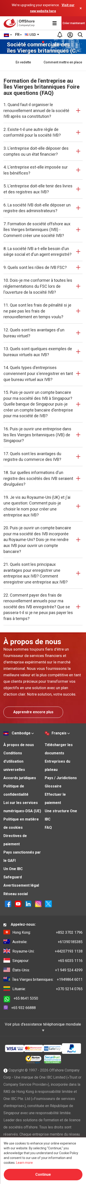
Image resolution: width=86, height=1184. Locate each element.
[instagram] (38, 904)
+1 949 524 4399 (47, 970)
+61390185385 (47, 942)
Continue (43, 1174)
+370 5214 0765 (47, 989)
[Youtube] (18, 904)
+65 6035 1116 (47, 960)
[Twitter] (48, 904)
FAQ (48, 827)
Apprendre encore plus (33, 712)
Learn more (24, 1162)
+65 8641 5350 (26, 998)
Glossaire (53, 786)
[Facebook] (8, 904)
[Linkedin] (28, 904)
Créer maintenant (74, 23)
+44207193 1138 (47, 951)
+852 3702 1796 (47, 932)
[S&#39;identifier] (70, 34)
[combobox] (32, 34)
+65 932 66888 (23, 1008)
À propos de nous (18, 745)
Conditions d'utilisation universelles (14, 761)
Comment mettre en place (63, 62)
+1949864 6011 (47, 979)
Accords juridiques (19, 778)
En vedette (23, 62)
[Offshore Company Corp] (20, 23)
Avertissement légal (21, 885)
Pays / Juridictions (61, 778)
